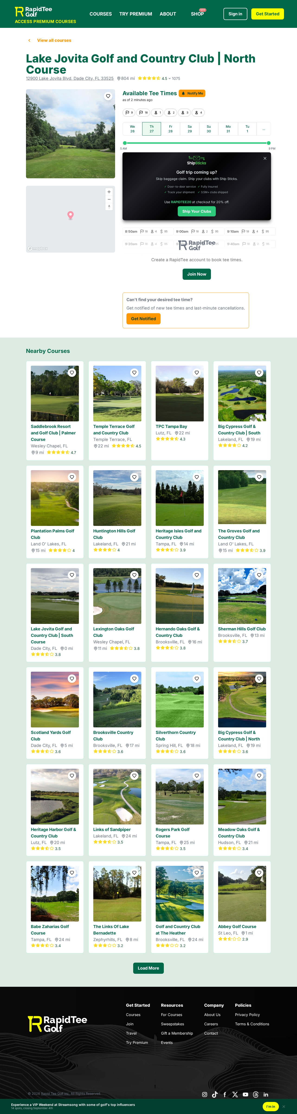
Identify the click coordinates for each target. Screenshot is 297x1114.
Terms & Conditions (252, 1024)
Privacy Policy (247, 1014)
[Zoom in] (109, 191)
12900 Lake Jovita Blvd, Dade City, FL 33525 (70, 78)
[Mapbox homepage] (37, 248)
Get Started (267, 13)
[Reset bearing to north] (109, 206)
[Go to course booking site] (70, 133)
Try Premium (135, 14)
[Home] (45, 11)
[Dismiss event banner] (284, 1106)
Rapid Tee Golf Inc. (55, 1093)
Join (129, 1024)
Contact (211, 1033)
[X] (235, 1094)
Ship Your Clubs (196, 211)
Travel (131, 1033)
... (263, 129)
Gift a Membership (177, 1033)
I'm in (270, 1106)
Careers (211, 1024)
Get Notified (143, 318)
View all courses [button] (54, 40)
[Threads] (255, 1094)
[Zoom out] (109, 199)
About (168, 14)
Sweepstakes (172, 1024)
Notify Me (195, 93)
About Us (212, 1014)
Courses (101, 14)
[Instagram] (204, 1094)
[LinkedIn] (266, 1094)
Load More (148, 968)
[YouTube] (245, 1094)
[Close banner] (265, 158)
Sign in (235, 13)
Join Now (196, 274)
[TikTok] (215, 1094)
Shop (198, 13)
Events (167, 1042)
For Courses (171, 1014)
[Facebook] (225, 1094)
